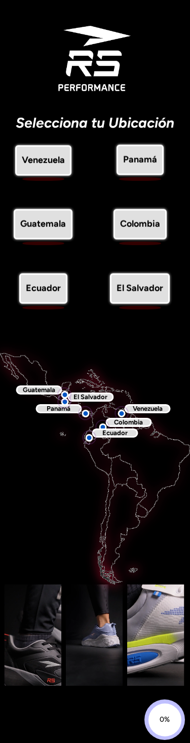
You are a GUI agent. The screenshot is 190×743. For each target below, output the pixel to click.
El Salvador (140, 289)
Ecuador (43, 289)
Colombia (140, 225)
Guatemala (43, 225)
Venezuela (43, 161)
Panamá (140, 161)
